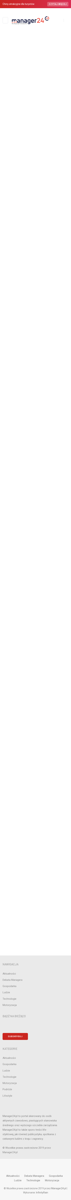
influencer (35, 529)
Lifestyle (35, 547)
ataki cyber (35, 452)
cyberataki (35, 476)
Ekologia (35, 494)
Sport (35, 606)
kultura (35, 541)
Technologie (35, 618)
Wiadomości (39, 76)
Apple (35, 446)
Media (35, 559)
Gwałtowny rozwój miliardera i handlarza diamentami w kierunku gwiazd (39, 414)
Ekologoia (35, 500)
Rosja (35, 594)
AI (35, 435)
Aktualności (32, 76)
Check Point (35, 458)
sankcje (35, 600)
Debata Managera (35, 488)
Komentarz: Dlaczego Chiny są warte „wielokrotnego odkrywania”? (39, 400)
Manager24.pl (59, 1188)
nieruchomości (35, 570)
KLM (35, 535)
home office (35, 523)
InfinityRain (42, 1192)
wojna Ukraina (35, 630)
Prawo (35, 582)
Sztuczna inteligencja (35, 612)
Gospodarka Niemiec (35, 517)
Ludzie (35, 553)
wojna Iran (35, 624)
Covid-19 (35, 470)
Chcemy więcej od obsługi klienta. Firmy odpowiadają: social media (35, 82)
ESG (35, 506)
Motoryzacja (35, 565)
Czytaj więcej (58, 4)
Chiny (35, 464)
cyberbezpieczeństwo (35, 482)
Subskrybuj (15, 1036)
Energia (35, 153)
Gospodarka (40, 153)
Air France (35, 441)
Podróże (35, 576)
